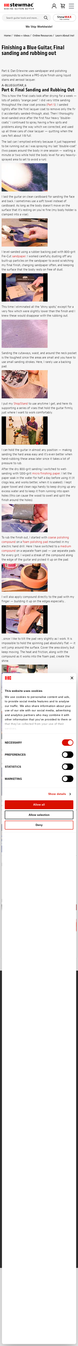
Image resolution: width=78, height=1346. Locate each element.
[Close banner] (71, 678)
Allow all (39, 804)
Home (7, 35)
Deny (39, 824)
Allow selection (39, 814)
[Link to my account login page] (54, 6)
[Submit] (46, 17)
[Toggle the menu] (71, 6)
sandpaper (19, 256)
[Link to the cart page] (62, 6)
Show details (57, 793)
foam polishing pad (35, 542)
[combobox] (26, 17)
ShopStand (21, 404)
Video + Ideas (22, 35)
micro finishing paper (46, 473)
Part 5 (51, 105)
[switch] (67, 754)
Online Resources (42, 35)
